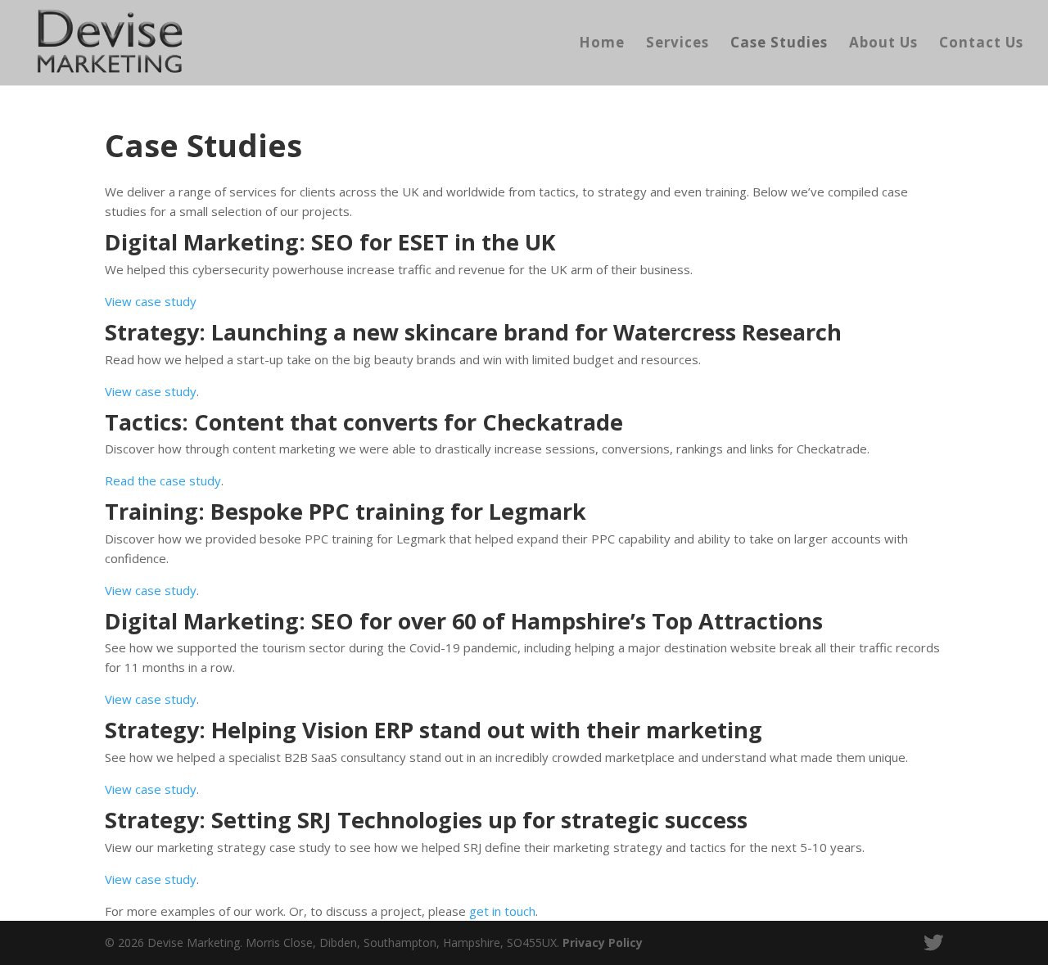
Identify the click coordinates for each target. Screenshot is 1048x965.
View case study (150, 301)
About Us (883, 44)
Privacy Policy (602, 942)
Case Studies (779, 44)
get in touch (502, 911)
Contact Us (981, 44)
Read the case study (163, 480)
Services (677, 44)
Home (602, 44)
